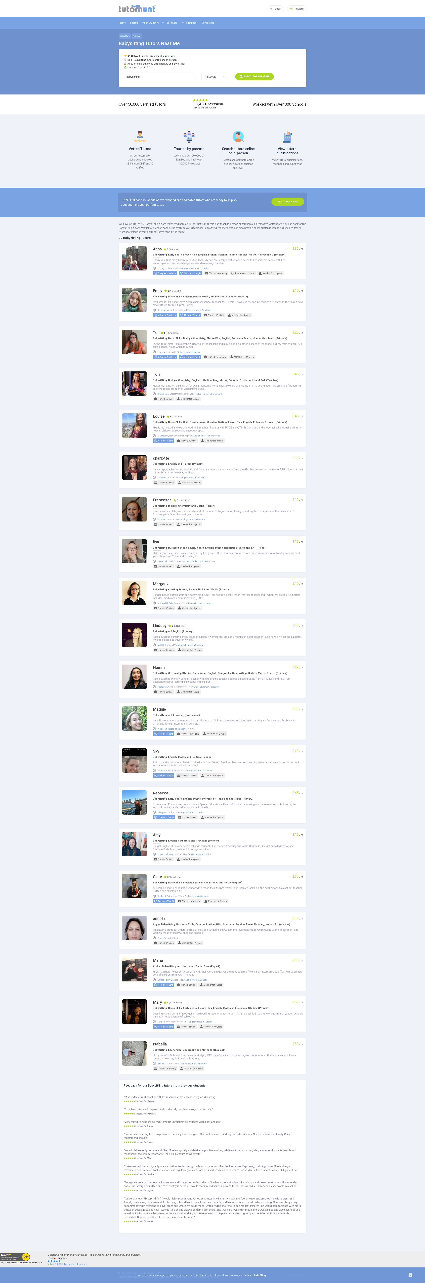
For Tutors (171, 22)
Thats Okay (259, 1275)
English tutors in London (192, 478)
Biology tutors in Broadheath (208, 394)
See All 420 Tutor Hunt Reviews (68, 1264)
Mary (157, 1002)
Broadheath (163, 394)
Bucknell (162, 896)
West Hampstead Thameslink (172, 729)
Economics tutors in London (193, 1064)
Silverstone (163, 436)
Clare (157, 877)
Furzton (161, 1022)
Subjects (136, 36)
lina (156, 542)
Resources (191, 22)
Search (134, 22)
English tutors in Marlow (200, 771)
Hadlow (161, 352)
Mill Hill (161, 645)
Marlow (161, 771)
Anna (157, 249)
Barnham (162, 310)
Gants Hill (162, 561)
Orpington (162, 268)
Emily (157, 291)
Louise (159, 416)
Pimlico (161, 1064)
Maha (158, 960)
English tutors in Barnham (198, 310)
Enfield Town (164, 980)
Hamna (159, 667)
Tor (156, 333)
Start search (287, 201)
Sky (156, 751)
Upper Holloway (165, 854)
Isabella (160, 1044)
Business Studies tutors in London (198, 561)
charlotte (161, 458)
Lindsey (160, 625)
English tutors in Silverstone (206, 436)
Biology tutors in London (193, 519)
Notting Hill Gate (165, 603)
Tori (156, 374)
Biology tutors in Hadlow (189, 352)
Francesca (162, 500)
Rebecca (160, 793)
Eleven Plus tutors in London (195, 268)
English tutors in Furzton (200, 1022)
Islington (162, 812)
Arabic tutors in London (196, 980)
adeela (159, 919)
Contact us (208, 22)
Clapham (162, 478)
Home (122, 22)
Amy (157, 835)
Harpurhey (162, 687)
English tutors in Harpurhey (206, 687)
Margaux (161, 584)
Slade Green (163, 938)
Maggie (159, 709)
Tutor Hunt (125, 36)
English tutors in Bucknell (197, 896)
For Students (151, 22)
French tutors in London (199, 603)
